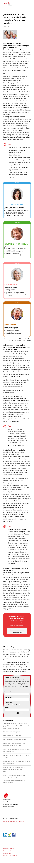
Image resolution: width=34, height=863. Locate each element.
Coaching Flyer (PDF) (9, 848)
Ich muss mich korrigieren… (12, 732)
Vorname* (8, 692)
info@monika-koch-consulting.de (13, 667)
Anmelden (16, 713)
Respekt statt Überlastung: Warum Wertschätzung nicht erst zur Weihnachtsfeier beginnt (14, 769)
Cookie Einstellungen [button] (10, 855)
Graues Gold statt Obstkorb (12, 735)
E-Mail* (7, 707)
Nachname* (8, 697)
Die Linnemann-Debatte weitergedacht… (16, 739)
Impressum (7, 853)
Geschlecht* (8, 703)
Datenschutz (7, 851)
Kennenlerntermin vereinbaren (17, 631)
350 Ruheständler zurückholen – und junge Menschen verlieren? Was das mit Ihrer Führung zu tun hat (16, 726)
